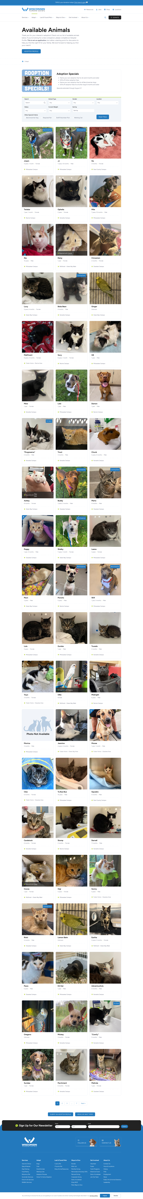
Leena (93, 549)
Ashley (27, 501)
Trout (60, 452)
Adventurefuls (97, 986)
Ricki (26, 937)
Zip (25, 258)
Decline (116, 1195)
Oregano (27, 1034)
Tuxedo (94, 646)
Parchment (62, 1083)
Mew (26, 404)
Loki (59, 404)
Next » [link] (83, 1103)
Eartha (94, 937)
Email (89, 1123)
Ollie (59, 695)
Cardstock (28, 840)
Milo (93, 209)
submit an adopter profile (60, 1114)
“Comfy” (95, 1034)
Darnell (94, 840)
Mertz (93, 501)
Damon (94, 404)
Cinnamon (95, 258)
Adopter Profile (31, 51)
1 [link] (57, 1103)
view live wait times (85, 1114)
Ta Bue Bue (62, 792)
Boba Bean (62, 306)
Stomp (60, 840)
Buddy (60, 501)
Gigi (59, 889)
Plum (26, 598)
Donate (116, 17)
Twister (27, 209)
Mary (35, 494)
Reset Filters (103, 117)
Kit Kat (60, 986)
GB (92, 355)
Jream (26, 161)
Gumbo (61, 646)
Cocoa (70, 253)
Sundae (27, 1083)
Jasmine (61, 743)
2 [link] (62, 1103)
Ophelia (61, 209)
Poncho (61, 598)
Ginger (94, 306)
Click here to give (80, 2)
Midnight (95, 695)
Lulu (25, 646)
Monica (27, 743)
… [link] (71, 1103)
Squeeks (94, 792)
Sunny (94, 889)
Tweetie (70, 690)
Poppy (26, 549)
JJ (59, 161)
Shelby (60, 549)
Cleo (26, 792)
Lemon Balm (63, 937)
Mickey (61, 1034)
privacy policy (94, 1195)
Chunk (94, 452)
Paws (26, 986)
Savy (60, 355)
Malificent (28, 355)
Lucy (26, 306)
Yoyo (26, 695)
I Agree (105, 1195)
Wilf (93, 598)
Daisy (60, 258)
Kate (35, 496)
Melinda (94, 1083)
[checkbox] (31, 118)
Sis (92, 161)
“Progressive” (29, 452)
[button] (59, 103)
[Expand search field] (105, 17)
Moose (94, 743)
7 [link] (76, 1103)
